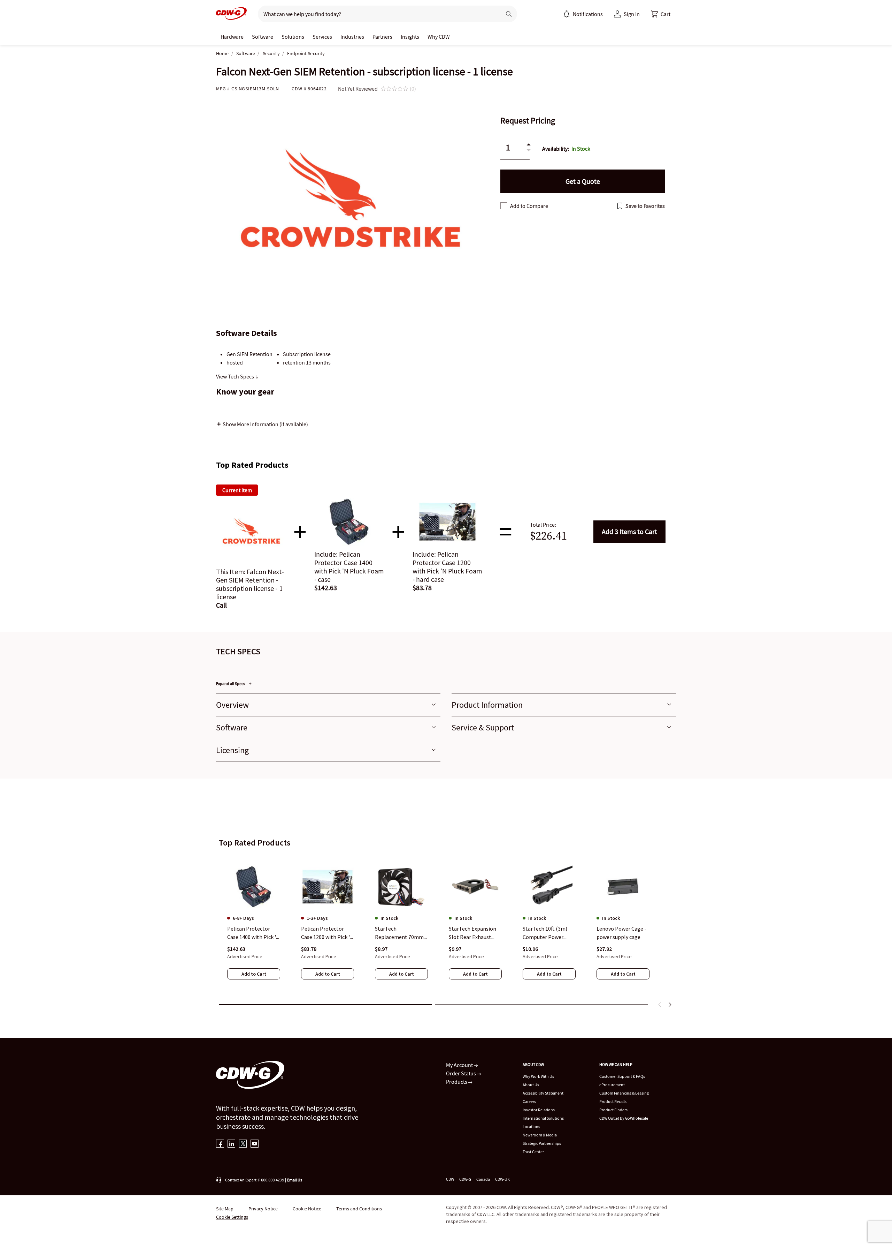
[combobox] (377, 14)
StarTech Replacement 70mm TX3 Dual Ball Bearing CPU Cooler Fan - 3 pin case (401, 933)
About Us (531, 1084)
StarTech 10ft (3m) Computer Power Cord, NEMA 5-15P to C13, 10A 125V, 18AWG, (549, 933)
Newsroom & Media (540, 1134)
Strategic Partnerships (542, 1143)
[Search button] (508, 14)
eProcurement (612, 1084)
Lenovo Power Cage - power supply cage (621, 932)
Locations (531, 1126)
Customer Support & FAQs (622, 1076)
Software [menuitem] (262, 36)
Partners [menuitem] (382, 36)
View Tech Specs (235, 376)
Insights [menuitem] (410, 36)
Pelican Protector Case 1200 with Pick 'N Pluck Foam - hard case (327, 933)
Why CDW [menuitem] (439, 36)
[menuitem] (566, 13)
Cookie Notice (307, 1208)
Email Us (294, 1179)
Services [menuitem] (322, 36)
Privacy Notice (263, 1208)
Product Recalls (612, 1101)
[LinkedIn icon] (232, 1144)
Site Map (224, 1208)
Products (457, 1081)
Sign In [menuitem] (632, 13)
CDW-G (465, 1179)
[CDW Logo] (231, 14)
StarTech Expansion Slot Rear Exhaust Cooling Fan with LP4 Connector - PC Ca (474, 933)
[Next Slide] (669, 1004)
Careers (529, 1101)
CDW (450, 1179)
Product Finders (613, 1109)
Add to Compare (529, 205)
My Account (460, 1064)
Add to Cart (629, 531)
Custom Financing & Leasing (624, 1093)
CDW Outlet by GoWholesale (623, 1118)
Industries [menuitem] (352, 36)
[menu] (583, 14)
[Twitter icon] (243, 1144)
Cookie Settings (232, 1217)
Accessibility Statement (543, 1093)
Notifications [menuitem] (588, 13)
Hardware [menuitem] (232, 36)
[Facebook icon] (220, 1144)
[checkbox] (503, 205)
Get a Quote (583, 181)
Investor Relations (539, 1109)
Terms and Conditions (359, 1208)
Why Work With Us (538, 1076)
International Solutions (543, 1118)
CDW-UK (502, 1179)
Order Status (461, 1073)
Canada (483, 1179)
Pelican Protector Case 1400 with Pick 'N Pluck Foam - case (253, 933)
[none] (232, 36)
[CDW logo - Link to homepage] (231, 14)
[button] (661, 14)
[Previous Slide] (659, 1004)
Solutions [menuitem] (293, 36)
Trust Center (533, 1151)
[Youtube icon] (255, 1144)
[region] (446, 926)
